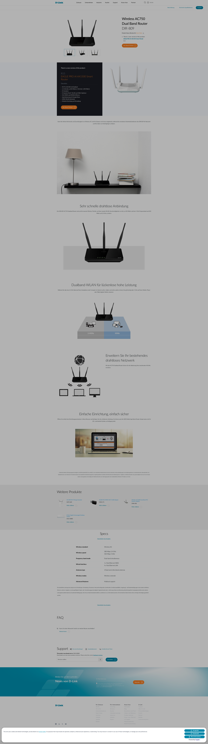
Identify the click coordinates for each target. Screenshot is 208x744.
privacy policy (42, 731)
